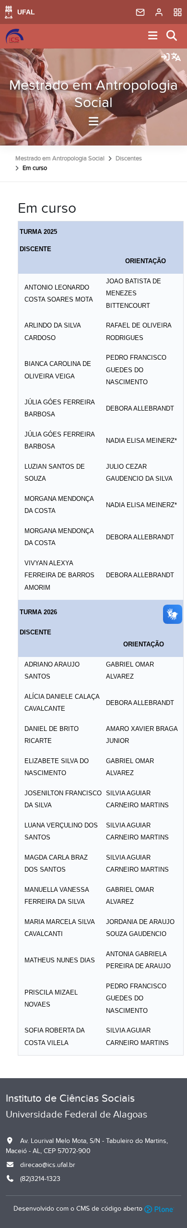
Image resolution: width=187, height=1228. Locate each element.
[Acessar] (165, 57)
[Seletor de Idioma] (176, 57)
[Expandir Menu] (153, 36)
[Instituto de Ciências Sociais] (14, 36)
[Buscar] (172, 36)
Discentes (129, 158)
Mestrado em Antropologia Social (93, 94)
